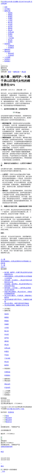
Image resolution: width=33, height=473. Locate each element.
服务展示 (7, 49)
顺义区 (10, 22)
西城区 (10, 16)
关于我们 (7, 9)
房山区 (10, 30)
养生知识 (7, 51)
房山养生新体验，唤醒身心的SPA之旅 (16, 305)
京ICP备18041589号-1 (14, 409)
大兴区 (10, 20)
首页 (5, 7)
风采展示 (7, 44)
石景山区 (11, 32)
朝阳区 (10, 14)
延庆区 (10, 42)
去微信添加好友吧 (6, 446)
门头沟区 (11, 38)
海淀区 (10, 13)
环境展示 (11, 47)
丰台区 (10, 24)
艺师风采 (11, 45)
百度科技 (11, 412)
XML (22, 409)
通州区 (10, 28)
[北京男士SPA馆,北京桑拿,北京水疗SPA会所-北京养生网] (16, 3)
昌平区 (10, 26)
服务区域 (7, 11)
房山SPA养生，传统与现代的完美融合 (16, 303)
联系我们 (7, 61)
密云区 (10, 40)
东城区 (10, 18)
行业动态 (11, 55)
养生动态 (11, 53)
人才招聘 (7, 57)
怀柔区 (10, 34)
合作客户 (7, 59)
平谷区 (10, 36)
